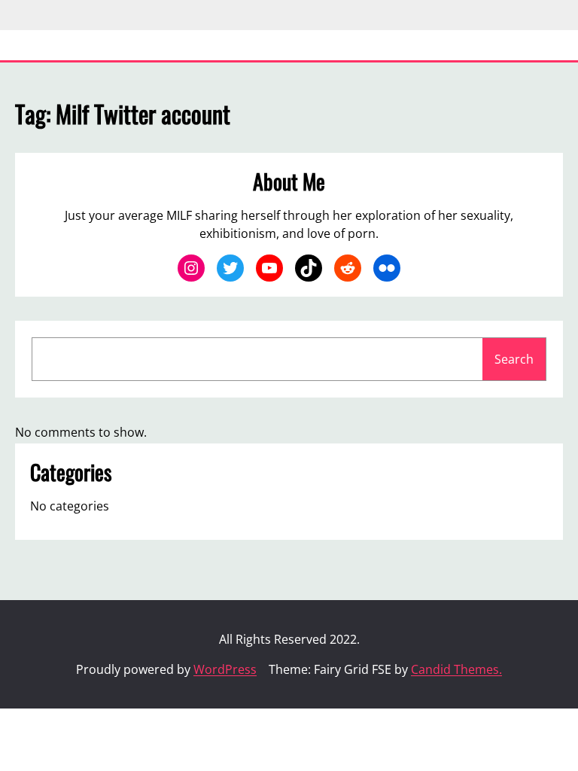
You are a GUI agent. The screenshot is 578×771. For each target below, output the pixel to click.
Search (514, 359)
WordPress (225, 669)
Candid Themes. (456, 669)
